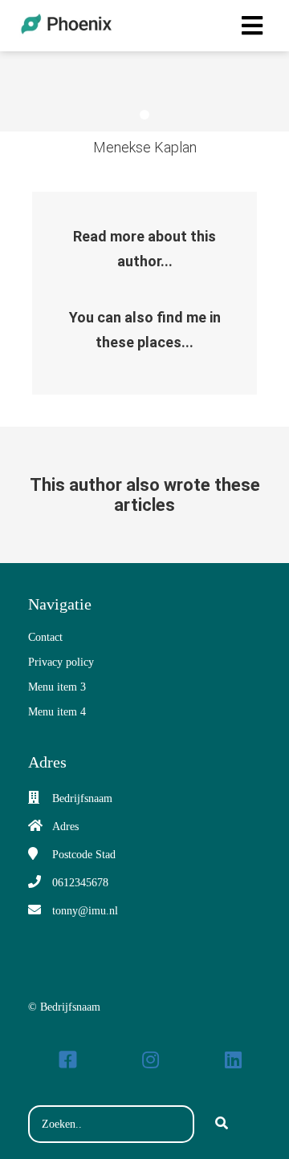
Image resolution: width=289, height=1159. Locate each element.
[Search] (221, 1124)
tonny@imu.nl (85, 911)
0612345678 (80, 883)
